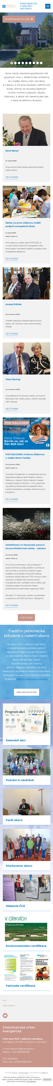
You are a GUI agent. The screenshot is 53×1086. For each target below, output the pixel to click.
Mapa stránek (9, 1005)
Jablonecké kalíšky (26, 692)
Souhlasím (47, 1079)
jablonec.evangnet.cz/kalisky (32, 679)
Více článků (26, 617)
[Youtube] (5, 1015)
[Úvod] (9, 6)
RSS (4, 1000)
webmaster (24, 1072)
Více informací (31, 1081)
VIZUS (14, 1072)
